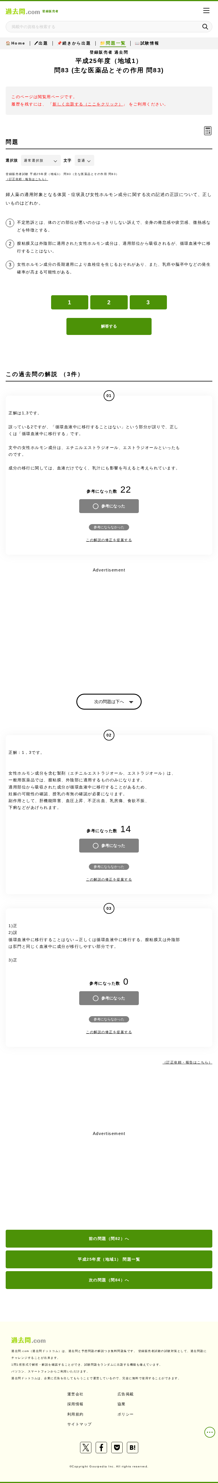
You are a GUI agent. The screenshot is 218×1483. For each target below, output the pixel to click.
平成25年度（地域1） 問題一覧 (109, 1259)
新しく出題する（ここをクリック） (88, 104)
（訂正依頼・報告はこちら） (27, 179)
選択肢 (12, 160)
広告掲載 (126, 1394)
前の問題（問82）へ (109, 1238)
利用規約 (75, 1414)
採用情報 (75, 1404)
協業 (122, 1404)
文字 (68, 160)
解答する (109, 326)
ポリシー (126, 1414)
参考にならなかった (109, 527)
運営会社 (75, 1394)
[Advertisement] (109, 1180)
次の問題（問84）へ (109, 1280)
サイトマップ (79, 1424)
